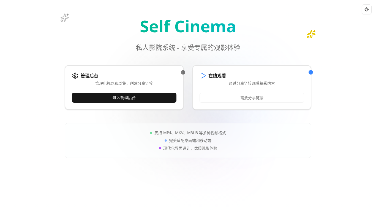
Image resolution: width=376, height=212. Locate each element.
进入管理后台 (124, 97)
